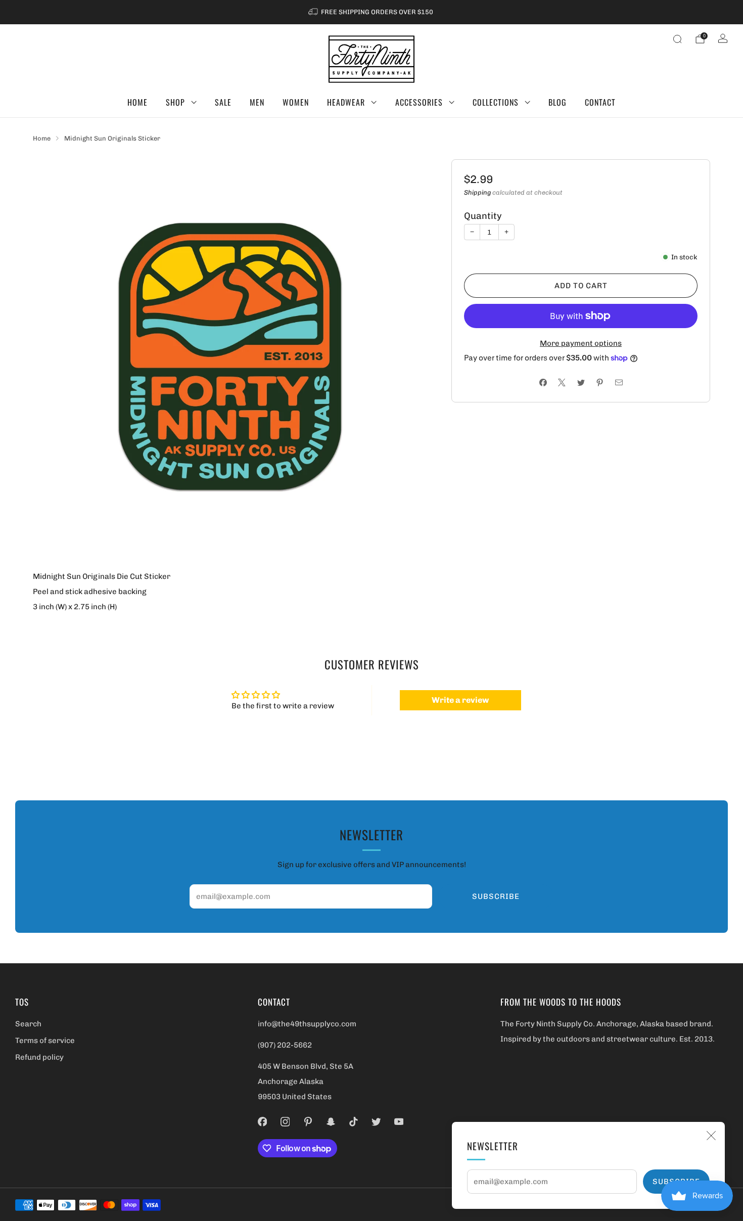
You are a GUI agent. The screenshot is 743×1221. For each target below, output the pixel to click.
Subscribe (496, 896)
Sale (223, 102)
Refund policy (39, 1057)
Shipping (477, 192)
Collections (496, 102)
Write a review (460, 700)
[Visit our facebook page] (262, 1121)
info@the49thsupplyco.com (307, 1023)
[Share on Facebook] (543, 382)
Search (28, 1023)
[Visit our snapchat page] (330, 1121)
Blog (557, 102)
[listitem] (371, 12)
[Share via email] (619, 382)
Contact (600, 102)
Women (296, 102)
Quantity (483, 215)
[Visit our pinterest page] (308, 1121)
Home (137, 102)
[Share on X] (562, 382)
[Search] (677, 39)
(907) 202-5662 (285, 1045)
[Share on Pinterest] (600, 382)
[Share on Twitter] (581, 382)
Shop (175, 102)
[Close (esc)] (711, 1135)
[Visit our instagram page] (285, 1121)
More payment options (581, 343)
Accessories (419, 102)
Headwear (346, 102)
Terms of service (45, 1040)
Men (257, 102)
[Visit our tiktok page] (353, 1121)
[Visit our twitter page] (376, 1121)
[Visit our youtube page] (399, 1121)
